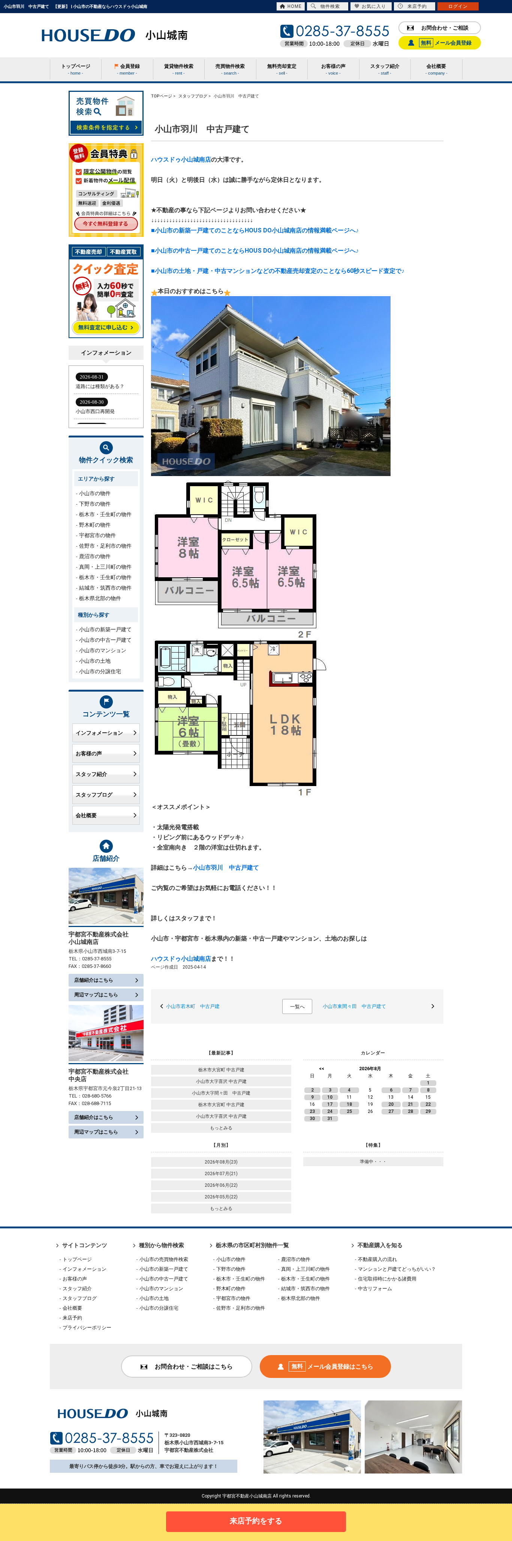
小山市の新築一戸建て (105, 629)
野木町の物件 (95, 525)
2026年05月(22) (221, 1197)
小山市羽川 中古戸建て (229, 867)
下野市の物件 (95, 504)
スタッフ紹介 (91, 774)
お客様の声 (89, 753)
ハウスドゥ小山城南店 (181, 159)
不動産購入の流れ (377, 1259)
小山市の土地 (95, 661)
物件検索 (330, 6)
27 (391, 1111)
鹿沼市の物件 (95, 556)
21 (410, 1104)
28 (410, 1111)
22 (428, 1104)
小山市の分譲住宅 (100, 671)
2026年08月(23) (221, 1162)
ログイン (458, 6)
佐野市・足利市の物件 (105, 546)
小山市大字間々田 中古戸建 (223, 1093)
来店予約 (417, 6)
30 (312, 1118)
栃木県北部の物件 (100, 598)
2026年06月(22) (221, 1185)
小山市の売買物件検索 (163, 1259)
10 (329, 1097)
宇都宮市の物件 (97, 535)
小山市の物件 (95, 493)
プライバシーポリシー (87, 1327)
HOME (294, 6)
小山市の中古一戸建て (105, 640)
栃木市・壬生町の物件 (105, 514)
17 (329, 1104)
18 (349, 1104)
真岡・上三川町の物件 (105, 567)
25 (349, 1111)
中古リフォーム (375, 1288)
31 (329, 1118)
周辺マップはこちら (96, 994)
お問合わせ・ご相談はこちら (194, 1366)
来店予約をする (256, 1521)
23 (312, 1111)
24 (329, 1111)
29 (428, 1111)
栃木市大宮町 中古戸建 (221, 1069)
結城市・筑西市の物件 (105, 588)
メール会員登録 (446, 43)
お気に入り (374, 6)
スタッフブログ (94, 795)
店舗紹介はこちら (93, 980)
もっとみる (221, 1128)
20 (391, 1104)
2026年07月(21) (221, 1173)
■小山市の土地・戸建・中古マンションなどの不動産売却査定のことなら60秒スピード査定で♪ (277, 270)
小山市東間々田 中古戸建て (357, 1006)
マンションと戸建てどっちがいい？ (397, 1269)
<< (321, 1068)
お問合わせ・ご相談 (445, 28)
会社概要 (86, 815)
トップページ (77, 1259)
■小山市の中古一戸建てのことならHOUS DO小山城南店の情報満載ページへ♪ (255, 250)
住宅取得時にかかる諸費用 (387, 1279)
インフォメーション (99, 733)
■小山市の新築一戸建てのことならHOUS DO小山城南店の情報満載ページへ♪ (255, 230)
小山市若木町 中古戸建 (195, 1006)
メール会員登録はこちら (332, 1366)
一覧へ (297, 1006)
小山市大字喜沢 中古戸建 (221, 1081)
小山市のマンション (102, 650)
